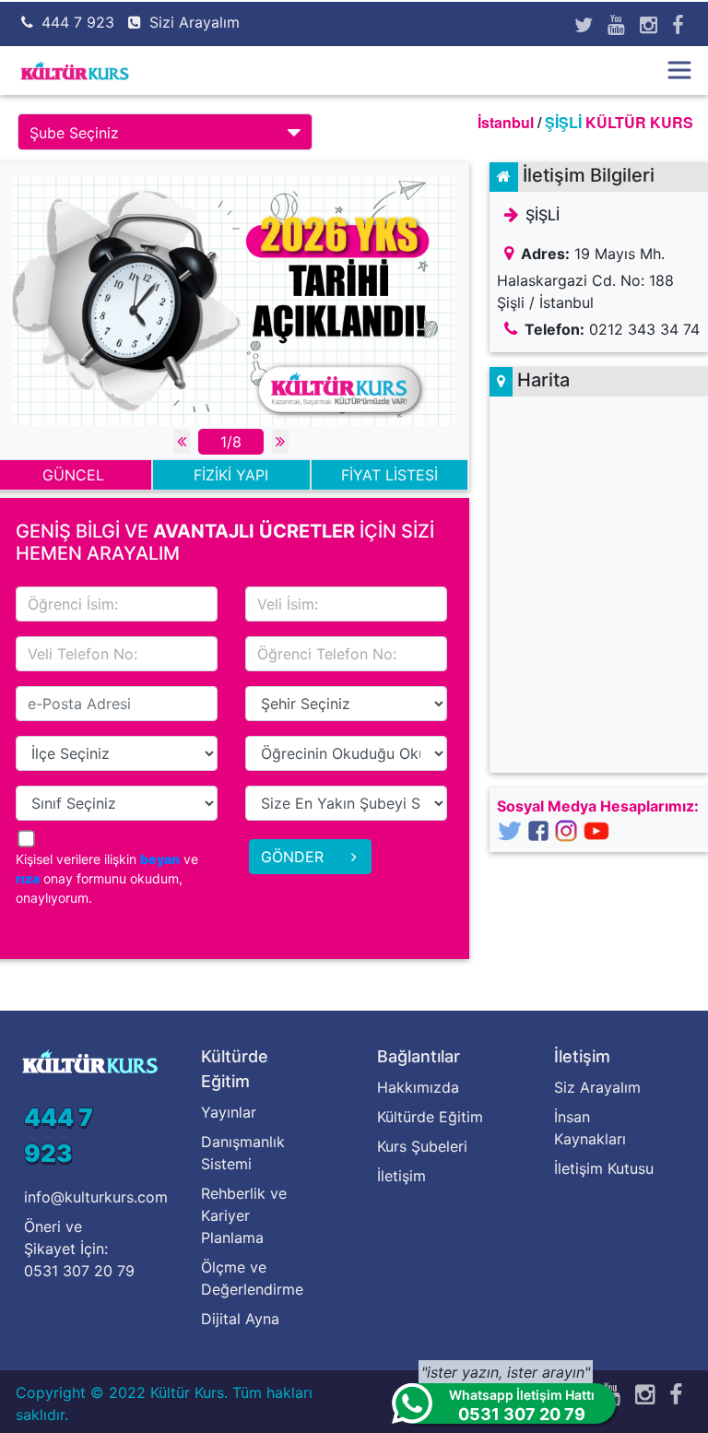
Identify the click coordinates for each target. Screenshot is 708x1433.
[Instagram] (648, 25)
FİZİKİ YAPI (231, 475)
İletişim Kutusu (604, 1168)
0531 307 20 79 (79, 1270)
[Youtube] (616, 25)
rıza (28, 878)
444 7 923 (77, 22)
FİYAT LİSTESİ (389, 475)
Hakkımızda (418, 1087)
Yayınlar (228, 1112)
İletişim (401, 1176)
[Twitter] (583, 25)
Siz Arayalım (597, 1087)
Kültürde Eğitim (430, 1116)
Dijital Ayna (240, 1318)
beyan (160, 859)
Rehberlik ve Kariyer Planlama (244, 1215)
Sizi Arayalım (194, 22)
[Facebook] (677, 25)
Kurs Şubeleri (422, 1146)
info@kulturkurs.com (96, 1197)
